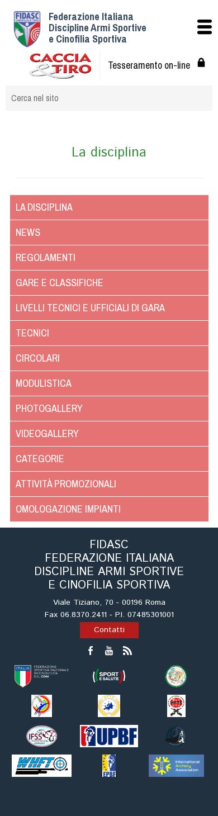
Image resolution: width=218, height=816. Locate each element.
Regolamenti (45, 257)
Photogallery (49, 408)
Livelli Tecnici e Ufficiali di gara (90, 308)
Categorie (40, 459)
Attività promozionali (66, 484)
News (28, 232)
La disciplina (44, 207)
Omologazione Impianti (68, 509)
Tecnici (32, 333)
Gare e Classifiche (59, 283)
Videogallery (47, 433)
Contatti (109, 629)
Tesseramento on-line (149, 65)
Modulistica (44, 383)
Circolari (38, 358)
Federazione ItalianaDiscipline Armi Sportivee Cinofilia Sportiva (97, 28)
